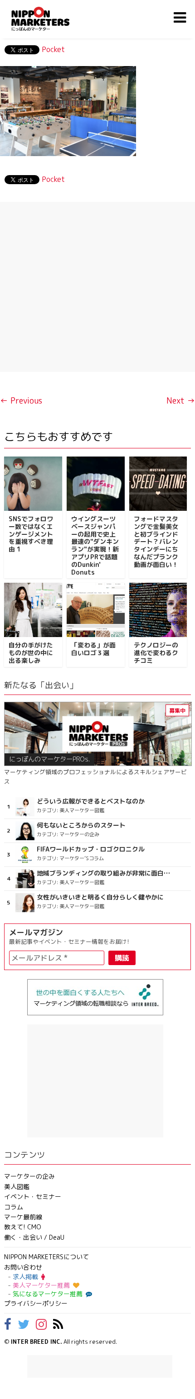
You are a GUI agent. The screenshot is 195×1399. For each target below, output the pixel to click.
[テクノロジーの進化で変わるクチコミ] (158, 610)
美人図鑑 (16, 1186)
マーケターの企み (29, 1176)
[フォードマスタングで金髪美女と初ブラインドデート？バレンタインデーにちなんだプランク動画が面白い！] (158, 484)
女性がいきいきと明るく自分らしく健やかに (100, 897)
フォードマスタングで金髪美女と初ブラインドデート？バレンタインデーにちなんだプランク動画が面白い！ (156, 541)
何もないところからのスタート (81, 825)
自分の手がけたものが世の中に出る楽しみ (31, 653)
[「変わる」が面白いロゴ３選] (96, 610)
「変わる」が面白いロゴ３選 (93, 649)
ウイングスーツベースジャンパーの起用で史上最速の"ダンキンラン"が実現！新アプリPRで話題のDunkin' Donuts (95, 545)
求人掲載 (25, 1276)
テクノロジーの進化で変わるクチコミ (156, 653)
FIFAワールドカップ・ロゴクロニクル (91, 849)
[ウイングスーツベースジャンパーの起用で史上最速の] (96, 484)
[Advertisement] (97, 287)
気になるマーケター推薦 (48, 1294)
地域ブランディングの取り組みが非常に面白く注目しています (104, 873)
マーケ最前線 (23, 1217)
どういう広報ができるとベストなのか (91, 801)
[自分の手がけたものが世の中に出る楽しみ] (33, 610)
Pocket (53, 49)
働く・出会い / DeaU (34, 1237)
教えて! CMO (22, 1227)
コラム (13, 1207)
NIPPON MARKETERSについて (46, 1256)
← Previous (21, 400)
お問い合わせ (23, 1267)
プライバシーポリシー (36, 1303)
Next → (180, 400)
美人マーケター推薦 (41, 1285)
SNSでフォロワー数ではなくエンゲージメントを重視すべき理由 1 (31, 533)
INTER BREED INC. (36, 1341)
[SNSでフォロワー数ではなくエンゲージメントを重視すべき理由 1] (33, 484)
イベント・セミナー (32, 1196)
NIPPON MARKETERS (49, 19)
